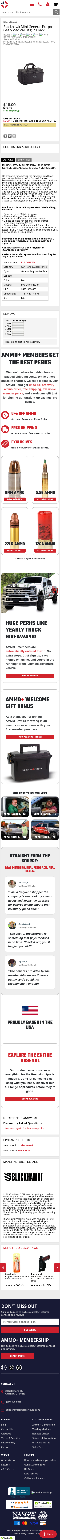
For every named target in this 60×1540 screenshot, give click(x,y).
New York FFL (31, 1473)
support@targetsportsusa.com (23, 1409)
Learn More (17, 1355)
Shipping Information (44, 1438)
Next (57, 1267)
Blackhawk (28, 262)
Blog (3, 1424)
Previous (3, 1267)
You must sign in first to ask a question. (25, 1128)
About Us (6, 1433)
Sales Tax (37, 1447)
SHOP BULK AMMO (30, 1099)
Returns (5, 1464)
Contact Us (7, 1429)
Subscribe (30, 1329)
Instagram (4, 1367)
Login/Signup (48, 4)
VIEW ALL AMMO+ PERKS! (30, 737)
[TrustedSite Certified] (43, 1504)
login (6, 120)
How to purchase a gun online (40, 1460)
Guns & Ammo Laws (34, 1464)
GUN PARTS (23, 1150)
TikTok (19, 1367)
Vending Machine (41, 1429)
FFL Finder (29, 1469)
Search (56, 12)
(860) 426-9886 (40, 4)
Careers (5, 1447)
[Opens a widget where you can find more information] (48, 1534)
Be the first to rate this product (19, 37)
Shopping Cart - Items (56, 4)
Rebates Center (40, 1433)
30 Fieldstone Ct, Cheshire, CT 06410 (15, 1392)
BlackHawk (27, 1145)
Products (32, 4)
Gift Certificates (41, 1442)
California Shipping (34, 1478)
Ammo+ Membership (43, 1424)
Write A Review (12, 39)
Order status (8, 1460)
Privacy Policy (8, 1442)
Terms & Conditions (11, 1438)
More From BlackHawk (20, 1248)
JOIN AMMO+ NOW (30, 675)
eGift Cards (7, 1469)
